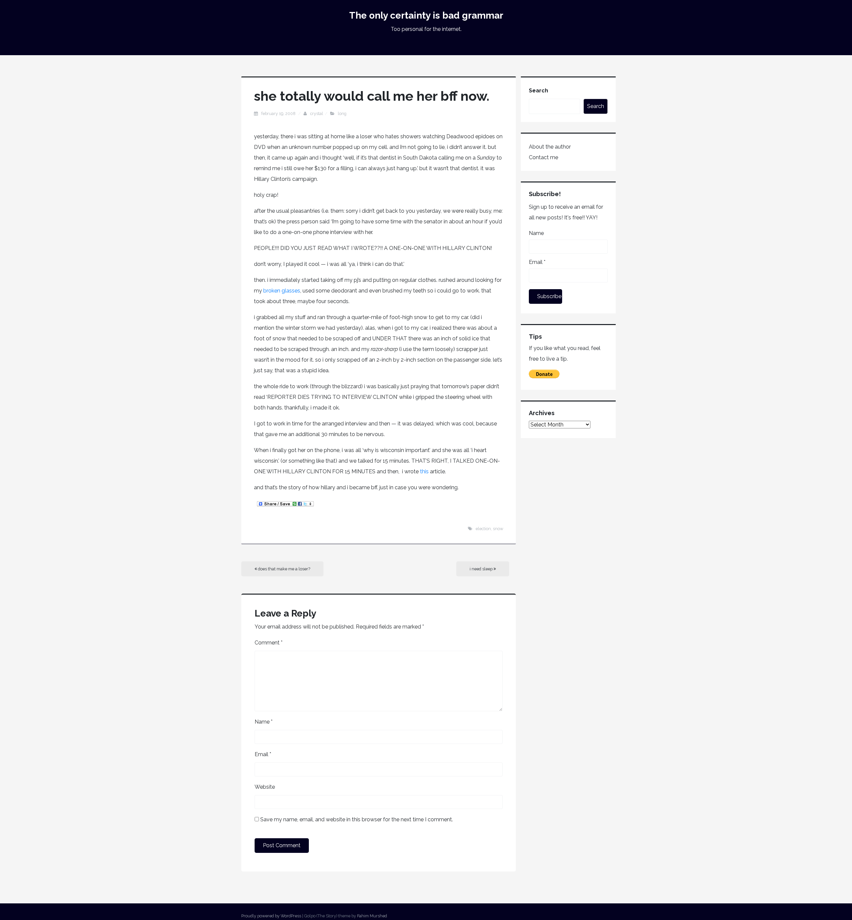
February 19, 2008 (279, 113)
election (483, 528)
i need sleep (482, 568)
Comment (269, 642)
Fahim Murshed (372, 915)
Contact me (543, 157)
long (342, 113)
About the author (550, 147)
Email (263, 754)
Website (265, 787)
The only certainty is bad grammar (426, 15)
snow (498, 528)
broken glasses (281, 291)
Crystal (316, 113)
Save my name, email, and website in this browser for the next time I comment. (356, 819)
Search (538, 90)
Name (264, 722)
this (425, 471)
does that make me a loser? (283, 568)
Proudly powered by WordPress (271, 915)
